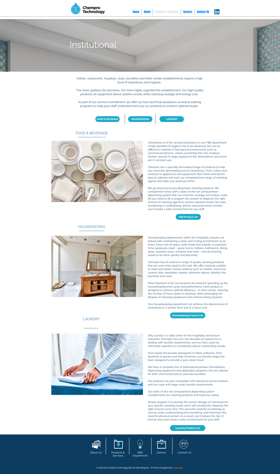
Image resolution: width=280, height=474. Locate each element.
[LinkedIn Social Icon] (216, 11)
